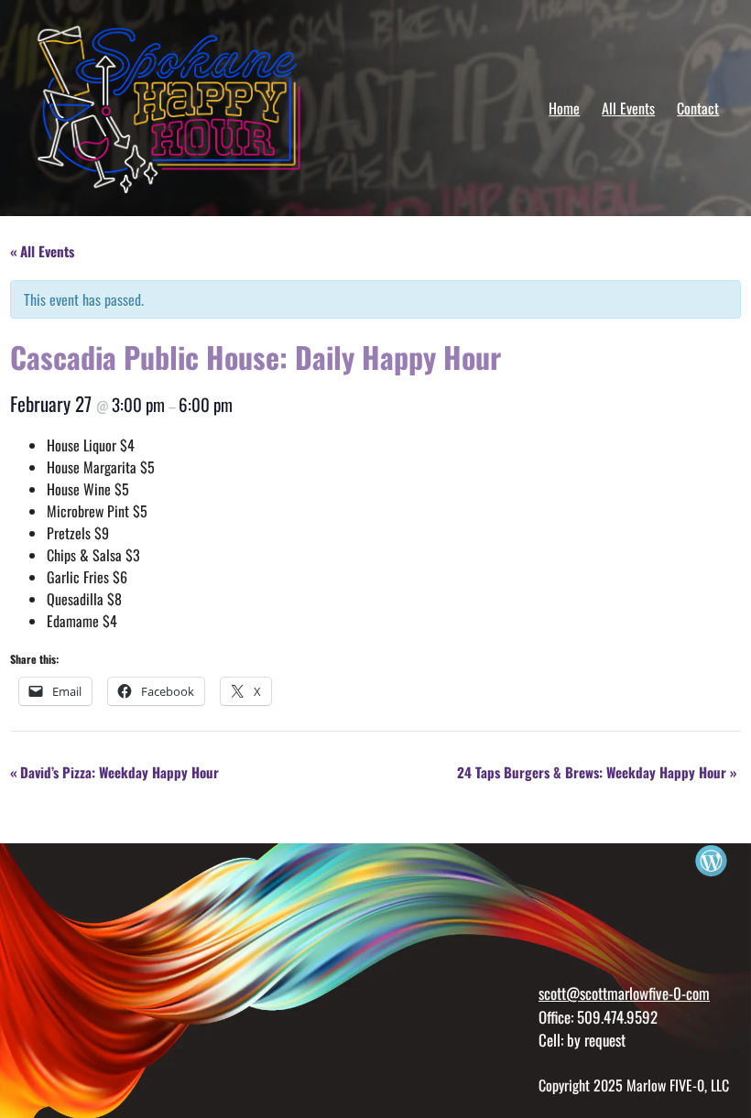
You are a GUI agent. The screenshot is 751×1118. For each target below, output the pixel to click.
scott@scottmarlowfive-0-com (624, 993)
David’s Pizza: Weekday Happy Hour (114, 772)
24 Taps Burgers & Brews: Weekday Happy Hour (596, 772)
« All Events (42, 251)
